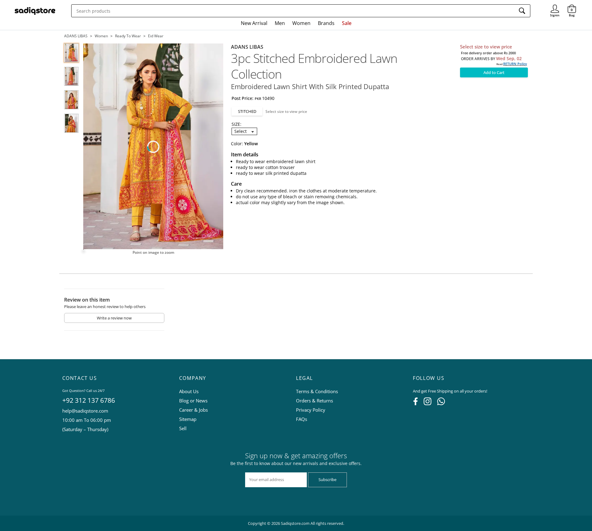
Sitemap (187, 419)
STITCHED (247, 111)
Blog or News (193, 400)
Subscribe (327, 479)
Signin (555, 6)
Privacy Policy (310, 410)
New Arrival (254, 23)
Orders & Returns (314, 400)
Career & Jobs (193, 410)
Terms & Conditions (317, 391)
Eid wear (155, 36)
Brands (326, 23)
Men (280, 23)
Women (301, 23)
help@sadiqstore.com (85, 411)
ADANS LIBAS (76, 36)
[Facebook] (415, 403)
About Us (189, 391)
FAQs (301, 419)
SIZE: (236, 124)
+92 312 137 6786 (88, 400)
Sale (347, 23)
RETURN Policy (515, 63)
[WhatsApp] (441, 403)
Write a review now (114, 318)
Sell (183, 428)
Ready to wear (128, 36)
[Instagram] (427, 403)
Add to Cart (493, 72)
